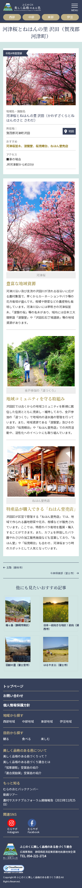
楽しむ (45, 739)
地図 (71, 131)
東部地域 (47, 721)
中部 (31, 17)
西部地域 (9, 721)
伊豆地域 (66, 721)
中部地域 (28, 721)
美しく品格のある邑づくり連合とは (26, 762)
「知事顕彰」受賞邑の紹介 (20, 768)
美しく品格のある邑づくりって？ (25, 756)
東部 (51, 17)
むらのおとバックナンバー (20, 789)
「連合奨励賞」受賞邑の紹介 (22, 773)
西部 (12, 17)
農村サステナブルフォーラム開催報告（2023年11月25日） (39, 802)
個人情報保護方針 (16, 705)
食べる (26, 739)
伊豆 (70, 17)
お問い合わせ (13, 695)
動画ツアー (10, 795)
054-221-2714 (36, 856)
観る (6, 739)
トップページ (13, 686)
